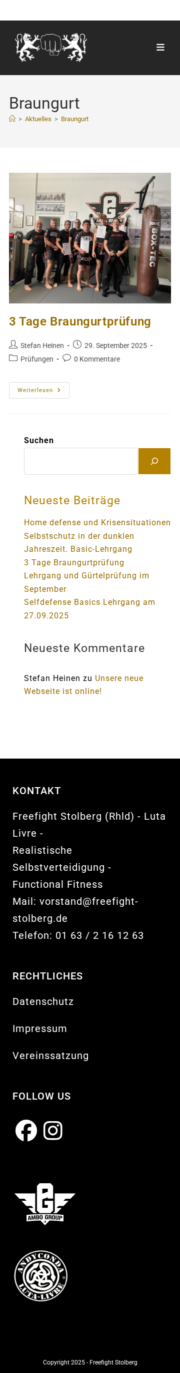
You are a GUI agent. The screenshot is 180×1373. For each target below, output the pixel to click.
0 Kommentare (97, 359)
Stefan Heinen (42, 345)
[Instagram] (53, 1131)
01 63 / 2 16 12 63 (100, 935)
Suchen (39, 440)
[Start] (12, 119)
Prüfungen (37, 359)
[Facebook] (27, 1131)
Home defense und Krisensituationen (97, 522)
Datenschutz (43, 1001)
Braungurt (74, 119)
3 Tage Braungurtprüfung (80, 321)
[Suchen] (154, 461)
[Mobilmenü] (160, 47)
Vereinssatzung (50, 1056)
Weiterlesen (44, 393)
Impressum (40, 1028)
